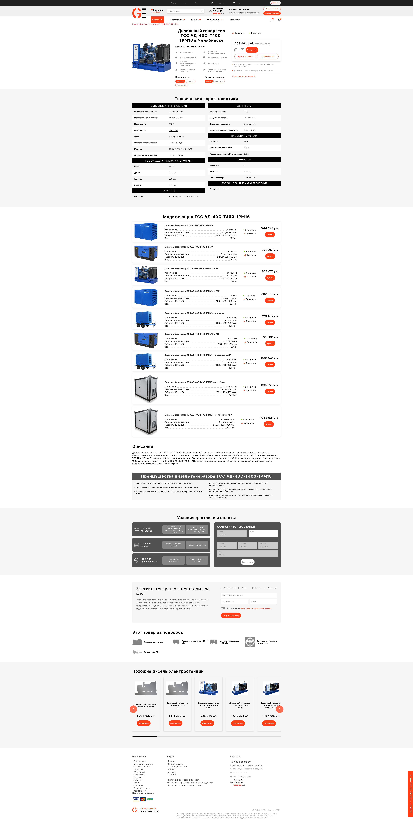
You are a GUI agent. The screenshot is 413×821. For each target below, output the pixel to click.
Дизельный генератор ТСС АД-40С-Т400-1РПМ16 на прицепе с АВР (198, 355)
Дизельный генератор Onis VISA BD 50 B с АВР (177, 705)
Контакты (235, 20)
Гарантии (198, 3)
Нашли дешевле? (262, 43)
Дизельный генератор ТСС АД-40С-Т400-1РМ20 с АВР (271, 705)
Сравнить (240, 33)
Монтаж (172, 761)
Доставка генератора (147, 529)
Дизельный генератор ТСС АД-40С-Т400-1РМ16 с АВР (191, 268)
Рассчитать (247, 562)
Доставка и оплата (178, 3)
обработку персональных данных (256, 608)
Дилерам (138, 780)
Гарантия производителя (149, 560)
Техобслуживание (177, 767)
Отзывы (138, 777)
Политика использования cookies (185, 785)
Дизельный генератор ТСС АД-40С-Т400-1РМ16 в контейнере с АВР (198, 415)
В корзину (252, 50)
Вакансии (138, 785)
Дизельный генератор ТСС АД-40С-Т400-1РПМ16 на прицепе (195, 313)
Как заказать (140, 791)
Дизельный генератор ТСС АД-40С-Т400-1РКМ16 (189, 247)
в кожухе (190, 81)
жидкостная (250, 124)
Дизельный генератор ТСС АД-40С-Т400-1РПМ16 (189, 225)
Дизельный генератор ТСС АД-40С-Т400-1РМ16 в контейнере (195, 382)
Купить (270, 235)
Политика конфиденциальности (184, 780)
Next (282, 706)
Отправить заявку (231, 615)
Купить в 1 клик (245, 56)
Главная (135, 24)
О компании (176, 20)
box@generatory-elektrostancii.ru (244, 13)
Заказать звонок (272, 13)
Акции (137, 783)
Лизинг (171, 772)
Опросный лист (142, 788)
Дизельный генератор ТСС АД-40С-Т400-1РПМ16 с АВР (192, 291)
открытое (173, 130)
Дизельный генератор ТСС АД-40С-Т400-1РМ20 (239, 705)
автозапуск (219, 81)
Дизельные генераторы (149, 24)
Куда (252, 531)
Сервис (172, 769)
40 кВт (172, 111)
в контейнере (181, 85)
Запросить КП (272, 9)
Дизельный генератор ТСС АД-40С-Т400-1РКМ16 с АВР (192, 334)
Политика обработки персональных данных (190, 783)
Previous (131, 706)
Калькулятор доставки (242, 76)
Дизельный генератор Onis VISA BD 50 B (146, 705)
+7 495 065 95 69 (239, 9)
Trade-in (172, 775)
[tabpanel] (146, 704)
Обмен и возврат (218, 3)
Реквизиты (139, 775)
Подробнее (144, 723)
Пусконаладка (175, 764)
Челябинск (156, 12)
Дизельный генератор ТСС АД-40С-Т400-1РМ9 (208, 705)
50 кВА (179, 111)
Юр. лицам (237, 3)
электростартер (176, 136)
